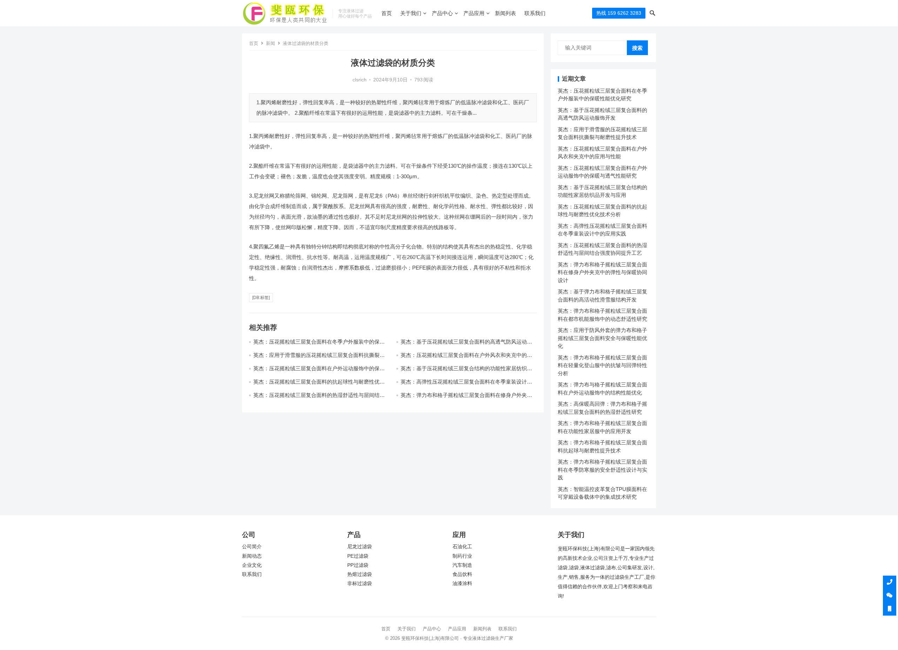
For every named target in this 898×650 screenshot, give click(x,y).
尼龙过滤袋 (359, 546)
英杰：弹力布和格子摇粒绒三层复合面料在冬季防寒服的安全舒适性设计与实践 (602, 469)
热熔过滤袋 (359, 574)
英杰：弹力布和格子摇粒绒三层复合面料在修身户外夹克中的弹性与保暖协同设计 (602, 272)
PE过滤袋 (357, 556)
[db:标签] (261, 297)
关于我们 (410, 13)
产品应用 (473, 13)
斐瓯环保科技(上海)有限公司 (430, 638)
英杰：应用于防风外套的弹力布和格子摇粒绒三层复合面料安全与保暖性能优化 (602, 338)
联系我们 (534, 13)
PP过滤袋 (357, 565)
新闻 (270, 43)
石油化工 (462, 546)
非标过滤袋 (359, 583)
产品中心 (442, 13)
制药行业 (462, 556)
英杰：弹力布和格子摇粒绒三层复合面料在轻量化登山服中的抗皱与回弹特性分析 (602, 365)
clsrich (360, 79)
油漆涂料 (462, 583)
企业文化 (252, 565)
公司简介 (252, 546)
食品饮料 (462, 574)
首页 (386, 13)
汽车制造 (462, 565)
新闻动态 (252, 556)
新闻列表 (505, 13)
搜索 (637, 48)
